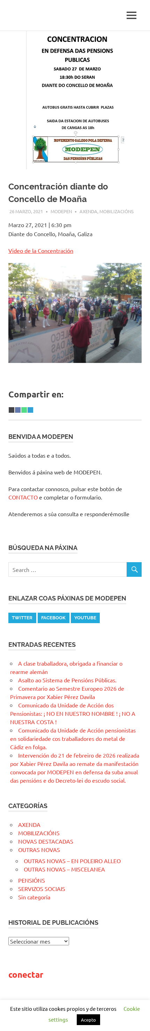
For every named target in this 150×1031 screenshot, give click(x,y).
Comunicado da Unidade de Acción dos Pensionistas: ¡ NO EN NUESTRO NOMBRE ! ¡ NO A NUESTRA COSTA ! (72, 713)
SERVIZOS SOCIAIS (41, 888)
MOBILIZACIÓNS (116, 211)
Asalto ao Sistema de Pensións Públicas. (67, 679)
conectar (25, 974)
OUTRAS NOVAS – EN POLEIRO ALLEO (72, 860)
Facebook (53, 617)
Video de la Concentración (40, 250)
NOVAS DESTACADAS (45, 841)
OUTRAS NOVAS (39, 849)
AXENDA (88, 211)
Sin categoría (34, 896)
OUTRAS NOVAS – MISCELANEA (64, 869)
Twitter (22, 617)
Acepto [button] (88, 1020)
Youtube (85, 617)
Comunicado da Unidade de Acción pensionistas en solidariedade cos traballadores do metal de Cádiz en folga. (73, 738)
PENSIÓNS (31, 880)
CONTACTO (23, 497)
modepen (61, 211)
